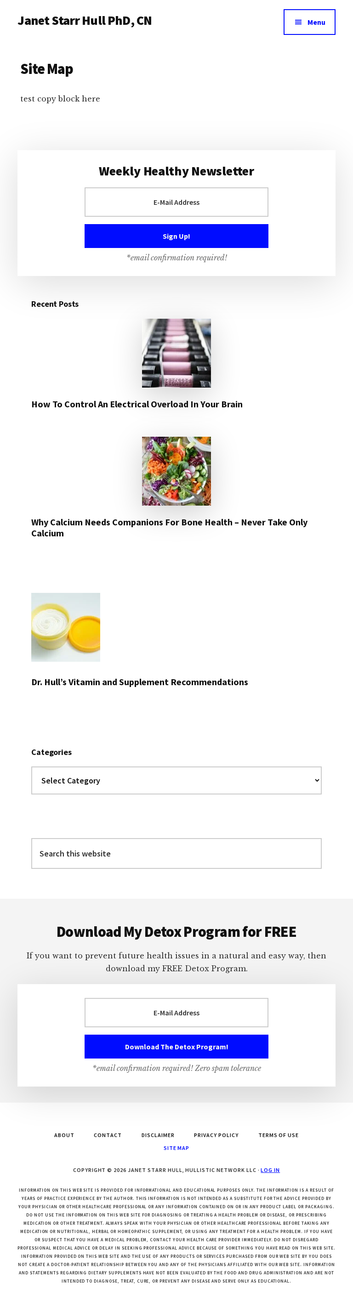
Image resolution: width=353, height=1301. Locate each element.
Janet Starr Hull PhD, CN (84, 20)
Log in (270, 1169)
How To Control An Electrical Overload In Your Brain (137, 404)
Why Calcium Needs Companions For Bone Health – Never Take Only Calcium (169, 527)
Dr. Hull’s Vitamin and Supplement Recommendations (139, 681)
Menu (316, 22)
